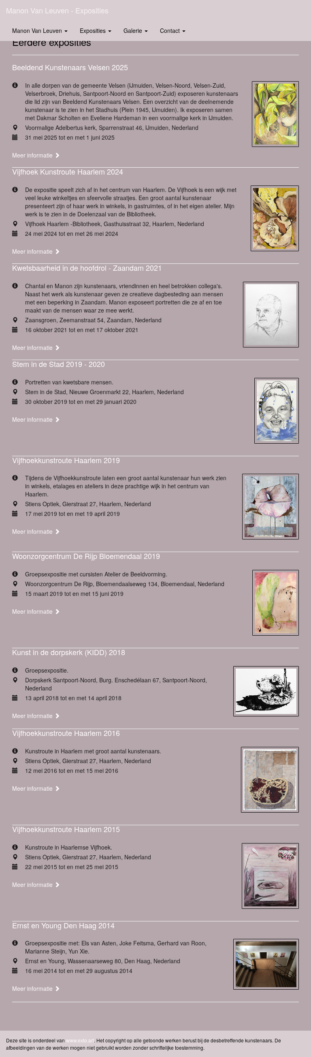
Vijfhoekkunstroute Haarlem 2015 (66, 829)
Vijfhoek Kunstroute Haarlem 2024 (67, 171)
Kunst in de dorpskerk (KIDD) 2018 (68, 652)
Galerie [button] (134, 30)
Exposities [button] (93, 30)
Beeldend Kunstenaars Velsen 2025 (70, 67)
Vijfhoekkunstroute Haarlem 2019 (66, 460)
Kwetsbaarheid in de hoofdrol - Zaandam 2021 (87, 267)
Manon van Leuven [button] (38, 30)
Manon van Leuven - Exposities (57, 10)
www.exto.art (80, 1040)
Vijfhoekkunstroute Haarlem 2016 (66, 732)
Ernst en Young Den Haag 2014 (63, 925)
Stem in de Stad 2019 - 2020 (58, 363)
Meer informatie (33, 155)
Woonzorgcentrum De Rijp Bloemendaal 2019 (86, 555)
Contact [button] (170, 30)
